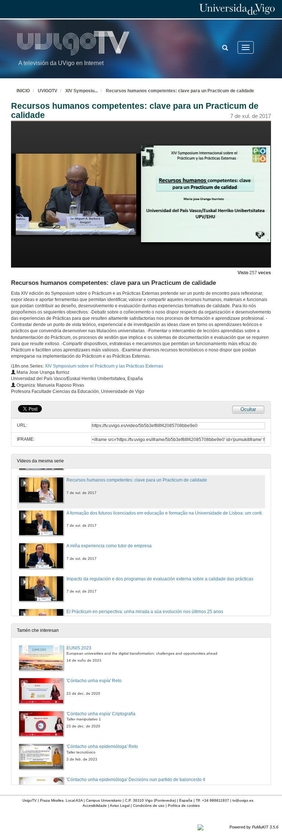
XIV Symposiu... (81, 90)
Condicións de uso (148, 805)
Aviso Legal (120, 805)
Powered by (253, 827)
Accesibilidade (95, 805)
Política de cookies (184, 805)
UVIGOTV (47, 90)
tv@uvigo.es (242, 800)
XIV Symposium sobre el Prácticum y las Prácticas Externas (104, 366)
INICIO (23, 90)
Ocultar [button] (248, 409)
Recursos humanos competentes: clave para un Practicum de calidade (180, 90)
